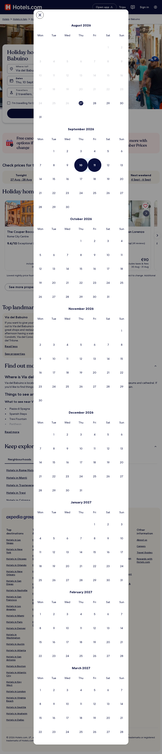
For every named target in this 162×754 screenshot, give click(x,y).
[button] (108, 47)
